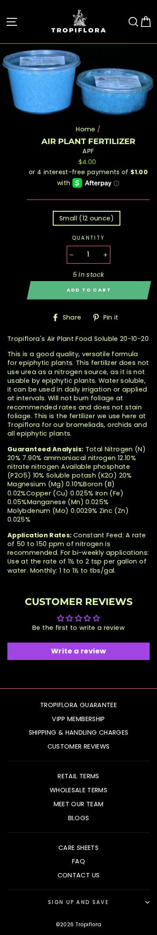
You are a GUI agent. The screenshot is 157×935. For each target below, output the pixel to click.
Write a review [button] (78, 651)
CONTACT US (79, 875)
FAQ (78, 861)
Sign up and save (78, 902)
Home (85, 129)
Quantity (88, 237)
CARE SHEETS (78, 847)
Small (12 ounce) (86, 218)
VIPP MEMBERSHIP (78, 719)
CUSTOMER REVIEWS (79, 746)
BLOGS (78, 818)
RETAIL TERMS (78, 776)
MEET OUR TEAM (79, 804)
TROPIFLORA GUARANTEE (78, 705)
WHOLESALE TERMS (78, 790)
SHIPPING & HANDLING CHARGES (79, 732)
